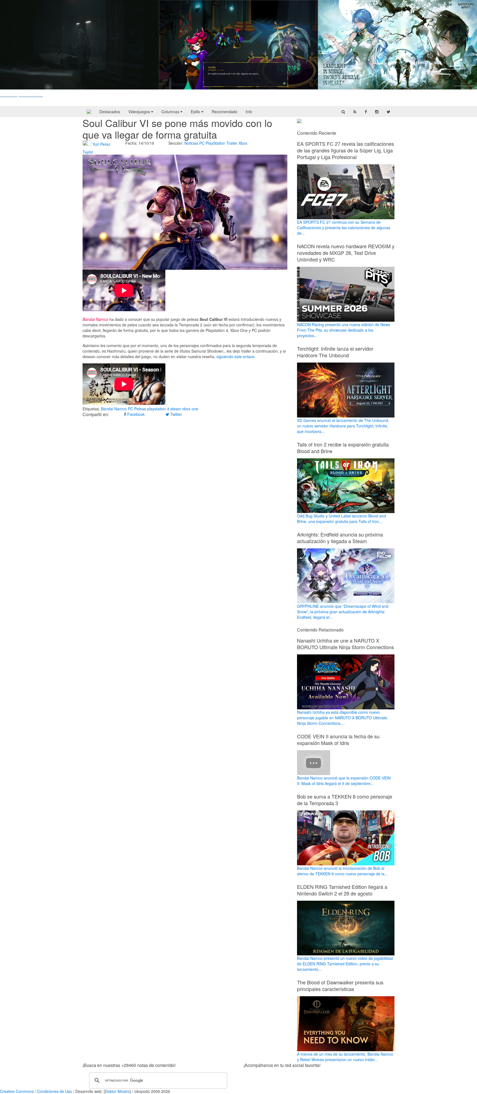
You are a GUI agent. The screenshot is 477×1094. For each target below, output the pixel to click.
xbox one (190, 408)
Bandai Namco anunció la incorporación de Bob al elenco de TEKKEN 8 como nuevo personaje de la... (342, 870)
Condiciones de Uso (54, 1091)
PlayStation (215, 143)
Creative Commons (17, 1091)
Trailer (231, 143)
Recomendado (224, 111)
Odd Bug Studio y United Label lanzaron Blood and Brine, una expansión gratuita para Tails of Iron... (341, 518)
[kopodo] (89, 111)
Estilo (196, 111)
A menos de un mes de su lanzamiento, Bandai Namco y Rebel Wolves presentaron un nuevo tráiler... (345, 1056)
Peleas (140, 408)
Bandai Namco (114, 408)
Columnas (170, 111)
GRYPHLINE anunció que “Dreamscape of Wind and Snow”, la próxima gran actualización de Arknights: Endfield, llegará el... (342, 611)
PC (202, 143)
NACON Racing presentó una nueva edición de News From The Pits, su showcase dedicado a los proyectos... (343, 330)
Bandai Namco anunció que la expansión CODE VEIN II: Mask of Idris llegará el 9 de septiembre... (344, 780)
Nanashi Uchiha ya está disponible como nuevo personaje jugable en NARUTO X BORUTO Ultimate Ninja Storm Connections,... (342, 717)
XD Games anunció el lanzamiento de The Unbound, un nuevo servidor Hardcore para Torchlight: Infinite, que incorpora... (343, 425)
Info (249, 111)
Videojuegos (139, 111)
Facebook (135, 414)
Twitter (175, 414)
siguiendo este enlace (235, 356)
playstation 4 (158, 408)
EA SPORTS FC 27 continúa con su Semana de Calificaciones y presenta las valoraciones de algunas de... (343, 227)
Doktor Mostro (117, 1091)
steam (175, 408)
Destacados (109, 111)
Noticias (191, 143)
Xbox (243, 143)
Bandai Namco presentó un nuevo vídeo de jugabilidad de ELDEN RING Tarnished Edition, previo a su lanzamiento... (345, 963)
